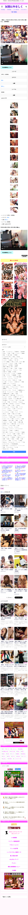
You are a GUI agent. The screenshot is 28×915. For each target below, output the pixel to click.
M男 (22, 751)
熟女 (18, 751)
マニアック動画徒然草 (14, 841)
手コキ (13, 756)
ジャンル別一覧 (16, 9)
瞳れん (2, 86)
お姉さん (4, 758)
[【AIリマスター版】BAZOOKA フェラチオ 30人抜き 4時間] (7, 271)
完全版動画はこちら (7, 67)
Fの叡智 (14, 870)
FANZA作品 (9, 9)
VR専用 (10, 758)
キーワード (4, 339)
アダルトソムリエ (14, 844)
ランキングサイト (24, 9)
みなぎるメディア (14, 859)
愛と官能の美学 (14, 855)
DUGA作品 (3, 9)
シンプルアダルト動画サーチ (14, 852)
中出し (4, 756)
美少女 (19, 756)
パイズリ (24, 756)
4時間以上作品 (5, 751)
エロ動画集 (14, 837)
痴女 (2, 80)
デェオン (14, 863)
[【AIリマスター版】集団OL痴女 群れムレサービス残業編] (20, 271)
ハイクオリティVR (17, 758)
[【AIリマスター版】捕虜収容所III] (14, 317)
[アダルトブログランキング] (11, 769)
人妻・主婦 (13, 751)
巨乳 (9, 756)
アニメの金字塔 (14, 848)
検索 (14, 451)
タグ (3, 349)
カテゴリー (4, 344)
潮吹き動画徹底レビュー (14, 866)
